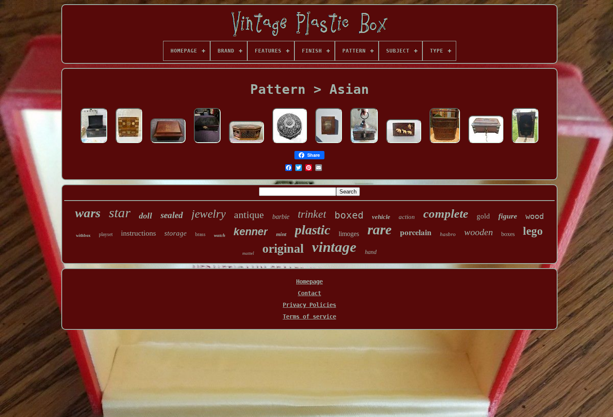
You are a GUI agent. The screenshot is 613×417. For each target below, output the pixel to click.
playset (106, 234)
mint (281, 234)
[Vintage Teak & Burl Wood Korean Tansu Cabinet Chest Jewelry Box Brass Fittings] (129, 143)
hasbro (448, 234)
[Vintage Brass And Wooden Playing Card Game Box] (328, 143)
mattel (248, 253)
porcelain (416, 232)
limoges (349, 233)
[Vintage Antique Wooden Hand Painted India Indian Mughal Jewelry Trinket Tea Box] (246, 143)
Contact (309, 293)
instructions (138, 233)
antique (249, 214)
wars (87, 213)
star (120, 212)
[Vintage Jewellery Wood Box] (207, 143)
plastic (312, 229)
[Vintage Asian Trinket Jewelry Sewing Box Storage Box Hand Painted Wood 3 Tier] (444, 143)
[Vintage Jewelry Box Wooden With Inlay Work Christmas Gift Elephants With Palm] (404, 143)
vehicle (381, 217)
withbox (83, 235)
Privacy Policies (309, 304)
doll (145, 215)
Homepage (309, 281)
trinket (312, 214)
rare (379, 229)
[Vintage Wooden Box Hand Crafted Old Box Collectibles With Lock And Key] (486, 143)
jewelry (208, 213)
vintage (334, 247)
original (283, 248)
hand (371, 252)
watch (219, 235)
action (407, 217)
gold (483, 216)
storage (175, 233)
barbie (280, 216)
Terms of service (309, 316)
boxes (508, 234)
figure (507, 216)
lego (533, 231)
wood (534, 216)
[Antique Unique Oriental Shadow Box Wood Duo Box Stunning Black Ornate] (525, 143)
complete (445, 213)
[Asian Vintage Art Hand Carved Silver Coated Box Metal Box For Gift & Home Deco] (289, 143)
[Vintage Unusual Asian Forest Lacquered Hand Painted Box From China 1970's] (94, 143)
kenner (251, 231)
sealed (172, 215)
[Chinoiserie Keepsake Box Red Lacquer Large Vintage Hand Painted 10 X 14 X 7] (168, 143)
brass (200, 234)
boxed (349, 215)
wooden (478, 232)
